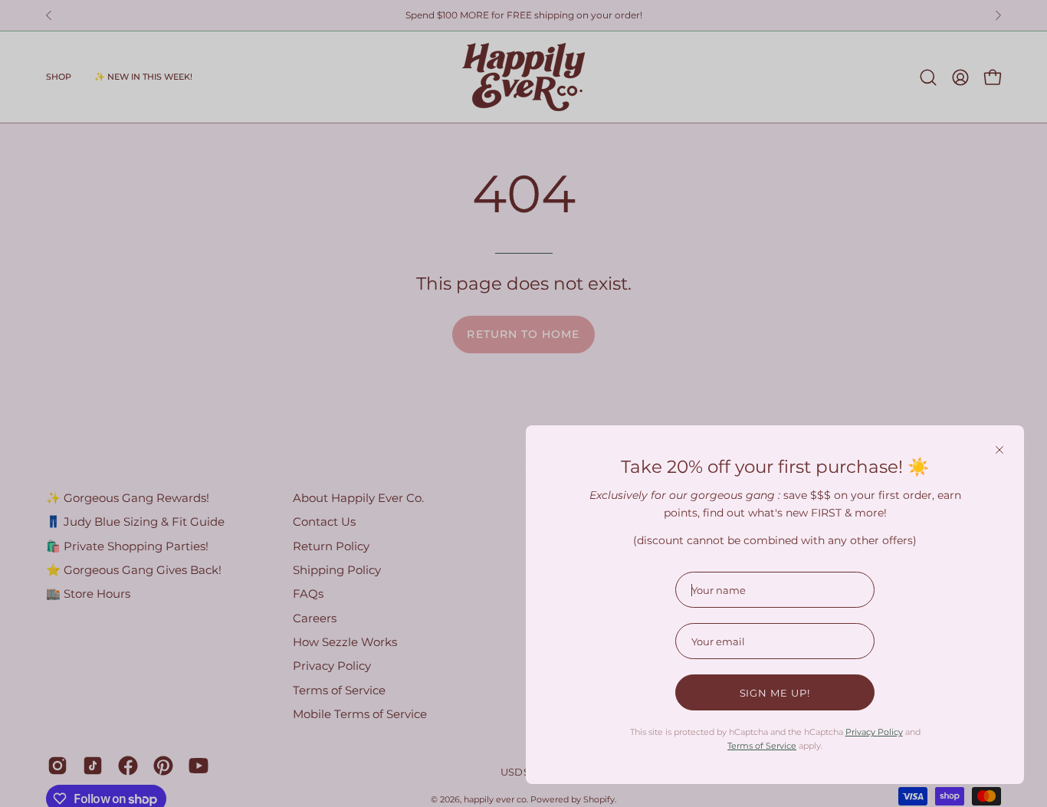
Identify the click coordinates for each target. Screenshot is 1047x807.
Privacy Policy (874, 732)
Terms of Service (761, 745)
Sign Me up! (775, 693)
